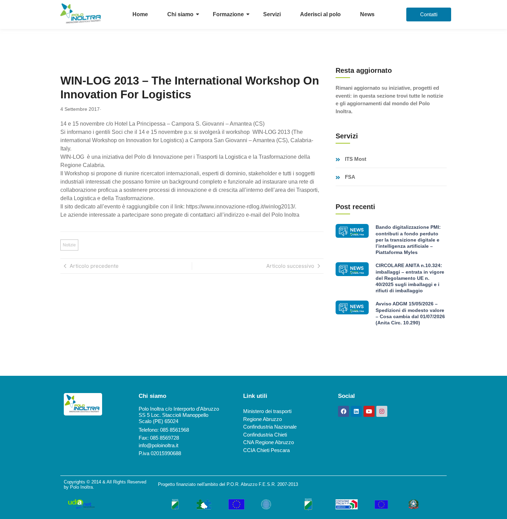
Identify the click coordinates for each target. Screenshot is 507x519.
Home (140, 14)
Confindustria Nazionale (270, 427)
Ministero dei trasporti (267, 411)
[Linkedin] (356, 411)
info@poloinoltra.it (158, 445)
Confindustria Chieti (265, 435)
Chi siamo (180, 14)
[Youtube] (369, 411)
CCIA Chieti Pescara (266, 450)
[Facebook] (343, 411)
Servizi (272, 14)
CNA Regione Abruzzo (268, 442)
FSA (350, 177)
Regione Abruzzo (262, 419)
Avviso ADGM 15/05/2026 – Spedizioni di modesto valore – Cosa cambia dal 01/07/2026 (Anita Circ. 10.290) (410, 313)
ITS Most (355, 159)
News (367, 14)
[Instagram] (381, 411)
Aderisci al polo (320, 14)
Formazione (228, 14)
